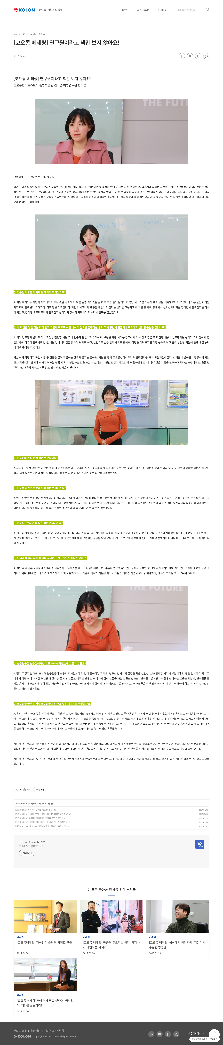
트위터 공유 (198, 56)
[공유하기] (25, 789)
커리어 (42, 34)
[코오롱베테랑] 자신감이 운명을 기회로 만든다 (34, 809)
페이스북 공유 (182, 56)
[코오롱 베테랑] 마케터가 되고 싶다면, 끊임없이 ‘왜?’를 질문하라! (41, 822)
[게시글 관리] (29, 789)
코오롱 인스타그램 (176, 1034)
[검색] (207, 9)
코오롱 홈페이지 (151, 1034)
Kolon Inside (142, 10)
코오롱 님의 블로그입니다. (31, 846)
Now (124, 10)
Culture (162, 10)
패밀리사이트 (194, 1033)
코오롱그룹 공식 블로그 (33, 842)
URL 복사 (206, 56)
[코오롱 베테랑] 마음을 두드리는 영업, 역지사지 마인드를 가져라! (41, 814)
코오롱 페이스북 (168, 1034)
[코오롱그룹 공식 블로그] (39, 10)
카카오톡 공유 (190, 56)
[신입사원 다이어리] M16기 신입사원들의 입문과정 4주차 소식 (40, 826)
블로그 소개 (20, 1030)
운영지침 (35, 1030)
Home (17, 34)
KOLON (22, 1036)
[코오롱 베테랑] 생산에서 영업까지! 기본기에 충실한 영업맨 (39, 818)
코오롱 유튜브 (159, 1034)
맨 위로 (214, 1034)
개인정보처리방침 (54, 1030)
